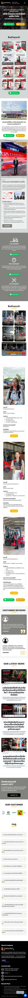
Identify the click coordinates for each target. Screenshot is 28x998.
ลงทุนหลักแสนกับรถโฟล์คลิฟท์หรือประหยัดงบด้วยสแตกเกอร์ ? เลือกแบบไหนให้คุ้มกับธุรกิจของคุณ (15, 992)
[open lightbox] (14, 349)
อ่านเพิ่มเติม (14, 436)
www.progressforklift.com (11, 979)
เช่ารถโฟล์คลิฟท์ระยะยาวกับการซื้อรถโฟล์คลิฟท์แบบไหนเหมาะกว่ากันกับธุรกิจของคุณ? (15, 989)
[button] (25, 3)
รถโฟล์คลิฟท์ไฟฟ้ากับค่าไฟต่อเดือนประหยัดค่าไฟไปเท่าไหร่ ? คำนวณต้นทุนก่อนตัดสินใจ (15, 987)
